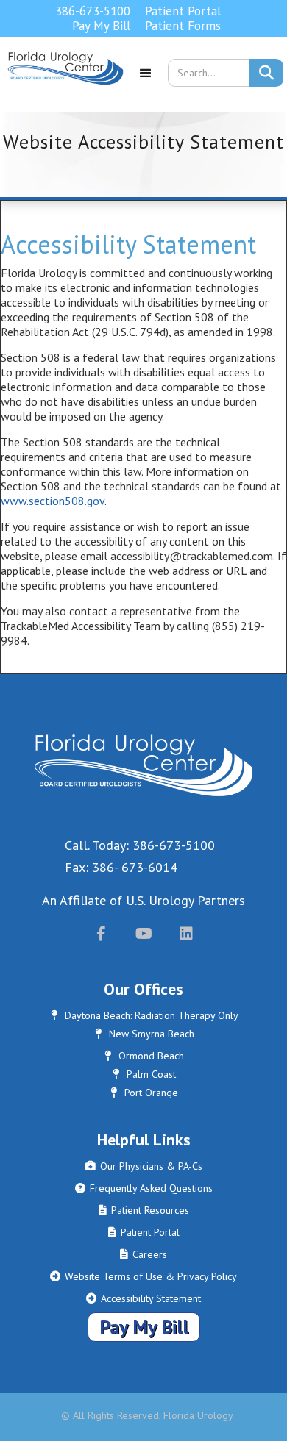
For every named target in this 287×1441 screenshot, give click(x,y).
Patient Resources (144, 1210)
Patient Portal (183, 11)
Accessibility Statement (143, 1298)
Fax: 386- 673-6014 (121, 867)
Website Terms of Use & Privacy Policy (143, 1276)
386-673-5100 (92, 11)
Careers (143, 1254)
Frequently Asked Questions (144, 1188)
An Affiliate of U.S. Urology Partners (143, 900)
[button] (146, 78)
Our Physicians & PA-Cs (143, 1166)
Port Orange (144, 1092)
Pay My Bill (101, 26)
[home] (62, 78)
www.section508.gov (52, 500)
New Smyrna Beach (144, 1033)
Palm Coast (144, 1074)
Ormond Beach (144, 1055)
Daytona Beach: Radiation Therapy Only (144, 1015)
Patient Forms (183, 26)
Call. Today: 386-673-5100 (140, 845)
